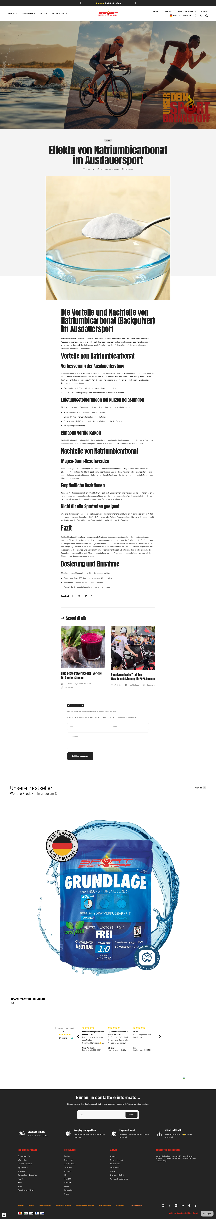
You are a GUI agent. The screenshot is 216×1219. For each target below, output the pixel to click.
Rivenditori (67, 1183)
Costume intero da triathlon (27, 1175)
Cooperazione (68, 1190)
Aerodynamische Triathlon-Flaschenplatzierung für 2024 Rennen (133, 676)
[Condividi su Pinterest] (85, 596)
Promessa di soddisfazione (119, 1179)
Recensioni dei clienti (117, 1175)
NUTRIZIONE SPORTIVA (187, 11)
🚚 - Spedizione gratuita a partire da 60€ (108, 3)
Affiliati (66, 1186)
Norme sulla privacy (105, 717)
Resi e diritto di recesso (63, 1206)
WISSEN (43, 13)
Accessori (21, 1171)
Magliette (21, 1179)
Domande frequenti (116, 1160)
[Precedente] (80, 3)
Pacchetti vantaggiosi (25, 1164)
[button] (79, 1036)
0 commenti (129, 169)
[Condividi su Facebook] (72, 596)
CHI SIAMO (156, 11)
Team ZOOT (68, 1179)
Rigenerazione (23, 1167)
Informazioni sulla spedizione (85, 1206)
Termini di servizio (121, 717)
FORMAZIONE (27, 13)
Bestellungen (120, 1206)
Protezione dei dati (105, 1206)
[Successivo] (135, 3)
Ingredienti (67, 1171)
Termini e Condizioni (45, 1206)
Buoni (20, 1186)
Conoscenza (68, 1167)
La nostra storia (69, 1164)
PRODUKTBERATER (59, 13)
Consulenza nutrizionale (26, 1190)
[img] (65, 1034)
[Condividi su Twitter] (79, 596)
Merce (20, 1183)
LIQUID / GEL (22, 1160)
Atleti (65, 1175)
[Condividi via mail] (92, 596)
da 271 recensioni (63, 1038)
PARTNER (169, 11)
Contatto (113, 1156)
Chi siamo (67, 1156)
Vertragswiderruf (137, 1205)
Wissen (108, 140)
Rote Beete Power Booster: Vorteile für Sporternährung (81, 675)
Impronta (21, 1206)
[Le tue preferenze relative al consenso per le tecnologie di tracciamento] (4, 1215)
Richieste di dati (115, 1164)
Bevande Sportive (24, 1156)
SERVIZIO (204, 11)
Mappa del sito (115, 1167)
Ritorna (112, 1171)
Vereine (66, 1194)
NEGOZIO (11, 13)
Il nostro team (68, 1160)
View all (198, 787)
